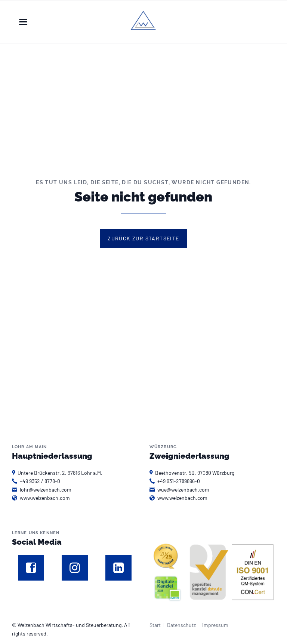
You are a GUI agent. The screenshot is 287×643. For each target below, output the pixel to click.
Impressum (215, 625)
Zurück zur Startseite (143, 238)
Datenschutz (181, 625)
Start (155, 625)
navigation (23, 22)
